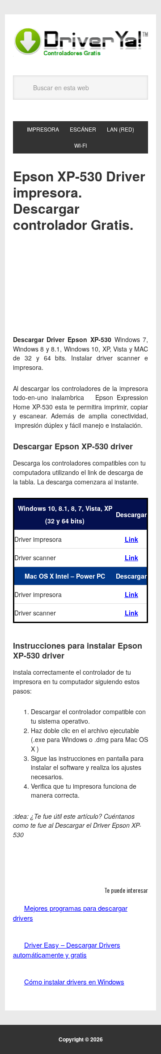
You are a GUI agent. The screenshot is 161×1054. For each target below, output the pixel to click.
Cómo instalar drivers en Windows (74, 981)
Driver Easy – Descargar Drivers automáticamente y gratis (66, 949)
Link (131, 539)
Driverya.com (80, 41)
